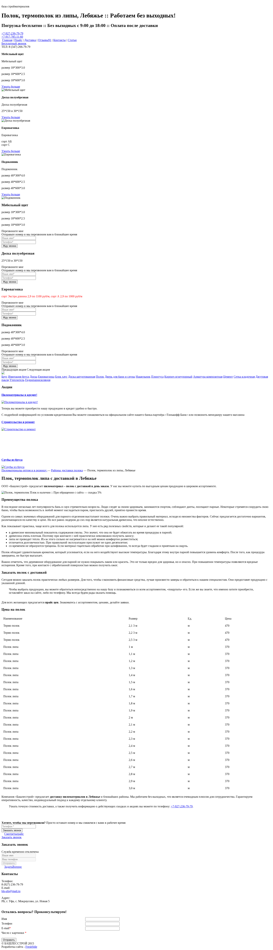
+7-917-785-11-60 (12, 36)
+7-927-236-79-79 (12, 33)
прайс (14, 833)
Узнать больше (10, 86)
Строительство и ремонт (18, 422)
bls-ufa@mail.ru (10, 891)
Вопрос (13, 866)
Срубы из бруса (11, 459)
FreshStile (31, 946)
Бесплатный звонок (13, 43)
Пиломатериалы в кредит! (19, 394)
